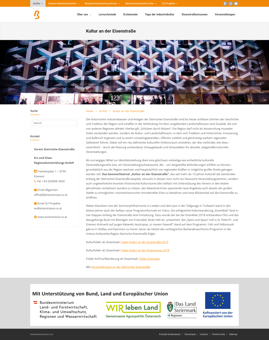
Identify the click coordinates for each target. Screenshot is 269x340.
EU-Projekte (168, 3)
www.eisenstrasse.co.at (52, 217)
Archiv (36, 3)
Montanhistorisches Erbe (139, 3)
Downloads (190, 334)
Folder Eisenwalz (149, 258)
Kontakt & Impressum (170, 334)
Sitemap (233, 334)
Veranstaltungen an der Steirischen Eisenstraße (120, 267)
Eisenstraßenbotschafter (62, 3)
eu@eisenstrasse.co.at (48, 208)
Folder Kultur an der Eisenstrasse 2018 (145, 250)
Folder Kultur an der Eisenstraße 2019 (144, 242)
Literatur (204, 334)
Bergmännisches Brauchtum (101, 3)
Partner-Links (218, 334)
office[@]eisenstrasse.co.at (50, 195)
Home (89, 111)
